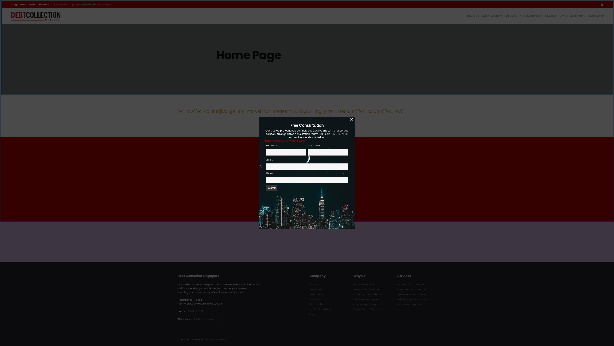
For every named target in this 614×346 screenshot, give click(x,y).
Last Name (315, 145)
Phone (270, 173)
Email (269, 159)
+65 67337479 (338, 134)
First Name (272, 145)
